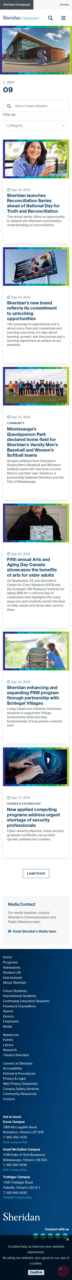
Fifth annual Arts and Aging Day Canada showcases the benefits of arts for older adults (32, 567)
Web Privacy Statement (20, 1083)
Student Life (12, 972)
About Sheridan (14, 982)
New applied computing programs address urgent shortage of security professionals (33, 817)
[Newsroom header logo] (21, 17)
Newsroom (11, 1035)
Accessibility (12, 1068)
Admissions (11, 967)
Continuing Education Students (26, 1001)
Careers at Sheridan (17, 1063)
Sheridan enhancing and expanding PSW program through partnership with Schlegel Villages (33, 695)
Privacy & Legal (14, 1078)
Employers (11, 1021)
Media (7, 1026)
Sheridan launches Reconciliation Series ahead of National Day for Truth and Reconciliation (33, 203)
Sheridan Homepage (16, 4)
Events (64, 4)
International (12, 977)
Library (8, 1045)
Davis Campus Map (15, 1142)
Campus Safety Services (21, 1089)
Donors (8, 1016)
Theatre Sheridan (16, 1055)
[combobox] (36, 106)
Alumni (8, 1011)
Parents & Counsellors (19, 1006)
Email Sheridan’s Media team (34, 931)
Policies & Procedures (19, 1073)
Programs (10, 962)
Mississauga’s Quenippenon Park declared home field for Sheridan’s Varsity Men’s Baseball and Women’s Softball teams (32, 442)
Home (7, 957)
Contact (9, 1099)
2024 (10, 82)
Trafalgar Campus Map (17, 1197)
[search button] (50, 18)
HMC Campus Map (15, 1170)
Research (10, 1050)
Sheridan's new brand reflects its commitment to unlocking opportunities (32, 311)
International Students (19, 996)
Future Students (15, 991)
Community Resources (19, 1094)
